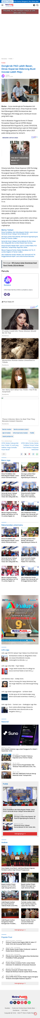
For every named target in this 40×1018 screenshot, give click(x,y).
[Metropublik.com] (9, 5)
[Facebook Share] (21, 454)
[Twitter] (14, 1002)
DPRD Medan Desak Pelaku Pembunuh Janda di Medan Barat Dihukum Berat (21, 950)
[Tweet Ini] (25, 454)
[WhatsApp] (29, 1002)
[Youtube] (25, 1002)
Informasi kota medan (20, 433)
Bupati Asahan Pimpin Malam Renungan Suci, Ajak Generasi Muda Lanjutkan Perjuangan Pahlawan (28, 886)
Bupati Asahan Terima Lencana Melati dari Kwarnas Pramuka (28, 921)
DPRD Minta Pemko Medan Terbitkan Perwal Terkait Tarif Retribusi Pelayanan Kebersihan (30, 445)
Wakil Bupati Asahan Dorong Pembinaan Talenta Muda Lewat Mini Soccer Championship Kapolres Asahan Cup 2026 (9, 904)
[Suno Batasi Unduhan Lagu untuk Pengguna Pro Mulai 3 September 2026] (20, 735)
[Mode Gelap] (34, 5)
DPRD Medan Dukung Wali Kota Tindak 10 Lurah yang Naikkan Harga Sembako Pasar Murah (9, 445)
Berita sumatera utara (21, 429)
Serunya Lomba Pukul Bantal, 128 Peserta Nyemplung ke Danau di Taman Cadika (19, 237)
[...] (32, 658)
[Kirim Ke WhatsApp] (37, 454)
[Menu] (2, 5)
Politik (3, 63)
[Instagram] (22, 1002)
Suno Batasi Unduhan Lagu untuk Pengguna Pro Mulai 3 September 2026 (19, 750)
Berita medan (6, 429)
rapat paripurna (7, 436)
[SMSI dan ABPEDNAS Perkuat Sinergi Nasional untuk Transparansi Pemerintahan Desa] (6, 775)
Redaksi (8, 75)
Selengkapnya (19, 834)
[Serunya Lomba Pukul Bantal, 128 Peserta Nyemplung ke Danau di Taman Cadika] (30, 467)
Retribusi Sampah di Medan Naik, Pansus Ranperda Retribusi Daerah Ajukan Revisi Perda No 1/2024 (21, 971)
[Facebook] (11, 1002)
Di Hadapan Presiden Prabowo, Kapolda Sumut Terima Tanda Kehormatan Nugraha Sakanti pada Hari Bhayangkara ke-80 (24, 757)
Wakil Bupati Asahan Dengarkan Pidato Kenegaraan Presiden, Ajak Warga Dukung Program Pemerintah (8, 921)
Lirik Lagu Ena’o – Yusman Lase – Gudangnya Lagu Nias (19, 691)
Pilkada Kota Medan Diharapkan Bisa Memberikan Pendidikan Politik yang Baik (22, 957)
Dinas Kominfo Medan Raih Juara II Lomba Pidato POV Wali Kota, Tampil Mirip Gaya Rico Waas (19, 246)
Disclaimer (16, 1010)
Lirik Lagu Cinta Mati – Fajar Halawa (12, 653)
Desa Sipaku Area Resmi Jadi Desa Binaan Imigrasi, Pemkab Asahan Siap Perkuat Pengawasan (18, 869)
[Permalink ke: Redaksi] (3, 76)
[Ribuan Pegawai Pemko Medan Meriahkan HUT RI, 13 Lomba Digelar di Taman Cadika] (10, 506)
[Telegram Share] (33, 454)
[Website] (8, 294)
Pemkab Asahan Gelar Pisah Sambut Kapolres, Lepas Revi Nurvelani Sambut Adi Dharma (29, 904)
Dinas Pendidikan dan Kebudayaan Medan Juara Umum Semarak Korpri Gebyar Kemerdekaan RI (19, 233)
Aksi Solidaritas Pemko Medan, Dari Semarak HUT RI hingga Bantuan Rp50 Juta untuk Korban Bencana (18, 255)
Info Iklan (25, 1010)
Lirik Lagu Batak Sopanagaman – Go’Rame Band (16, 679)
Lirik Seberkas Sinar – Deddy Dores (12, 666)
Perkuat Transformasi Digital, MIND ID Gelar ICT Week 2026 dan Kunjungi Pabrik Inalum (21, 943)
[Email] (5, 294)
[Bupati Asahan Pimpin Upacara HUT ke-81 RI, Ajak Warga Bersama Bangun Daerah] (10, 877)
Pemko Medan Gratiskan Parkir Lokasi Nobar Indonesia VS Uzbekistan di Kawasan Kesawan (21, 964)
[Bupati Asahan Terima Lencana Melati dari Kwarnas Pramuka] (30, 913)
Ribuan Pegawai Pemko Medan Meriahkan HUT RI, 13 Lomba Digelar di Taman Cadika (18, 251)
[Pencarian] (37, 5)
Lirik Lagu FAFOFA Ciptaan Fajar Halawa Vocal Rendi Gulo (19, 704)
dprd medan (6, 433)
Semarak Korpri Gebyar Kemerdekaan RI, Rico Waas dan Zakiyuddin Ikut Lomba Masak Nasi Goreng (18, 242)
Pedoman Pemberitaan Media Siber (23, 1008)
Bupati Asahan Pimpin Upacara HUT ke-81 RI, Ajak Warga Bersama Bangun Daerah (8, 886)
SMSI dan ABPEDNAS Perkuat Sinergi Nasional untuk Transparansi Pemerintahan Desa (24, 774)
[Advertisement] (20, 35)
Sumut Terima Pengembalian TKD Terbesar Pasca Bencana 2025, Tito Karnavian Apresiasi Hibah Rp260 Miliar (25, 765)
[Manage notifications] (35, 1013)
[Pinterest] (18, 1002)
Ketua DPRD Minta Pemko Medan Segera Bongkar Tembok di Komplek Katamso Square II (22, 977)
